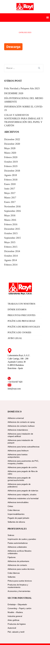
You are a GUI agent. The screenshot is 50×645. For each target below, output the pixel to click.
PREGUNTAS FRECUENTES (21, 315)
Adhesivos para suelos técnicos (21, 569)
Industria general (15, 616)
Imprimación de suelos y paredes (22, 539)
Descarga (13, 47)
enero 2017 (10, 202)
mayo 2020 (9, 148)
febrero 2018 (10, 179)
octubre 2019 (11, 161)
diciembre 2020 (12, 143)
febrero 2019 (10, 166)
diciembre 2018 (12, 170)
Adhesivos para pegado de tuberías (23, 490)
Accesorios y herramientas (19, 591)
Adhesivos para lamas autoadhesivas (23, 447)
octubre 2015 (11, 233)
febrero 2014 (10, 264)
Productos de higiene (17, 624)
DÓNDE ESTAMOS (17, 309)
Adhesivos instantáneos (18, 430)
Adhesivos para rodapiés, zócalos (22, 494)
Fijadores (12, 557)
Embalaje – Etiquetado (17, 604)
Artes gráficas (13, 620)
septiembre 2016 (12, 211)
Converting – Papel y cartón (19, 608)
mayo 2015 (9, 242)
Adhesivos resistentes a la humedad (23, 498)
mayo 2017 (9, 193)
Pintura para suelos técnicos (20, 581)
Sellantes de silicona (16, 522)
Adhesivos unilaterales (17, 547)
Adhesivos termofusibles (18, 502)
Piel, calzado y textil (16, 632)
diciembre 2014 (12, 251)
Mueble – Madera (15, 612)
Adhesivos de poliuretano (18, 561)
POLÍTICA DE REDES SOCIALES (24, 327)
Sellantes (11, 577)
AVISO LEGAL (15, 338)
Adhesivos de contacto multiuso (21, 426)
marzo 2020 (10, 152)
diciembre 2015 (12, 228)
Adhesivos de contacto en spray (21, 422)
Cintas (10, 506)
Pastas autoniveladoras (18, 543)
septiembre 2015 (12, 237)
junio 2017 (9, 188)
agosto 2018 (10, 175)
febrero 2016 (10, 224)
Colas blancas (14, 510)
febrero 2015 (10, 246)
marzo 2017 (10, 197)
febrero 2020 (10, 157)
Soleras (11, 535)
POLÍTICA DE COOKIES (19, 332)
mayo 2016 (9, 215)
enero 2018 (10, 184)
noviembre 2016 (12, 206)
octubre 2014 (11, 255)
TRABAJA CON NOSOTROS (21, 304)
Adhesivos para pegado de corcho (22, 467)
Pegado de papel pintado (18, 518)
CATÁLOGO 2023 (25, 32)
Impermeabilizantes (16, 514)
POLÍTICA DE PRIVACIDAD (21, 321)
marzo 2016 (10, 219)
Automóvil (12, 628)
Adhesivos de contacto (17, 565)
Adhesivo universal (16, 418)
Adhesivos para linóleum (18, 450)
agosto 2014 (10, 260)
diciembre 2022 (12, 139)
